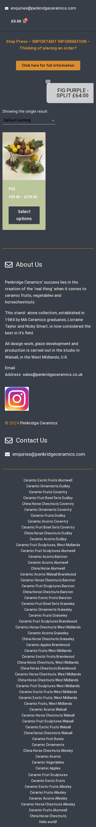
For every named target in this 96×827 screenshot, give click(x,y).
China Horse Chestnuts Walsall (48, 733)
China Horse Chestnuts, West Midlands (48, 662)
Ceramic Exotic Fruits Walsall (48, 727)
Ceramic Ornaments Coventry (48, 510)
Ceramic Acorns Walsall (48, 709)
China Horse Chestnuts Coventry (48, 504)
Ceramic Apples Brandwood (48, 645)
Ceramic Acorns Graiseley (48, 633)
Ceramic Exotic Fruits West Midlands (48, 692)
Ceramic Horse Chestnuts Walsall (48, 715)
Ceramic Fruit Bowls (48, 739)
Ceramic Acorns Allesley (48, 798)
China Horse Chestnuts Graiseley (48, 639)
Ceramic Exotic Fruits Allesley (48, 787)
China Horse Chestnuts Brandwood (48, 668)
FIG (12, 188)
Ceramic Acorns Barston (48, 557)
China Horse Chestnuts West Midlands (48, 680)
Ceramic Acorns (48, 756)
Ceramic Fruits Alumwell (48, 810)
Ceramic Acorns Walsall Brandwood (48, 574)
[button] (48, 82)
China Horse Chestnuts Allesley (48, 751)
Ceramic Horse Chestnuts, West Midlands (48, 674)
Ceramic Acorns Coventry (48, 521)
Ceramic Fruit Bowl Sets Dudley (48, 498)
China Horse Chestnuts (48, 816)
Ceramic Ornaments (48, 745)
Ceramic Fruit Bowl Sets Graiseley (48, 604)
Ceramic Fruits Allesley (48, 792)
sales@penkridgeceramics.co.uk (52, 374)
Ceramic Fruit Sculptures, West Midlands (48, 545)
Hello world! (48, 822)
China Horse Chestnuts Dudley (48, 533)
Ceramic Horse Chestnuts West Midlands (48, 627)
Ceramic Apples (48, 768)
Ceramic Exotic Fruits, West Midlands (48, 698)
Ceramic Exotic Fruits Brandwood (48, 657)
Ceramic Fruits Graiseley (48, 615)
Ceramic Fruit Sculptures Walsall (48, 721)
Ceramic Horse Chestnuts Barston (48, 580)
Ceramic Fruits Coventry (48, 492)
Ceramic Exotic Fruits (48, 781)
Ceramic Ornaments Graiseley (48, 609)
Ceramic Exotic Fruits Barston (48, 598)
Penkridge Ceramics (38, 422)
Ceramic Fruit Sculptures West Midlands (48, 686)
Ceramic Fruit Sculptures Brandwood (48, 621)
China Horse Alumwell (48, 568)
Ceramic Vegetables (48, 762)
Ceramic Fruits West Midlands (48, 651)
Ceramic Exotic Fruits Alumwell (48, 480)
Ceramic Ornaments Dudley (48, 486)
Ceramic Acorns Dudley (48, 539)
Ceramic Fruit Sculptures (48, 775)
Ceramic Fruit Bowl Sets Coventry (48, 527)
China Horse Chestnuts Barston (48, 592)
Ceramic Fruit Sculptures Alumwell (48, 551)
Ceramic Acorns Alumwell (48, 562)
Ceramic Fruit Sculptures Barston (48, 586)
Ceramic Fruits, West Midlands (48, 704)
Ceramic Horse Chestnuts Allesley (48, 804)
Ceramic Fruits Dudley (48, 515)
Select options (24, 215)
